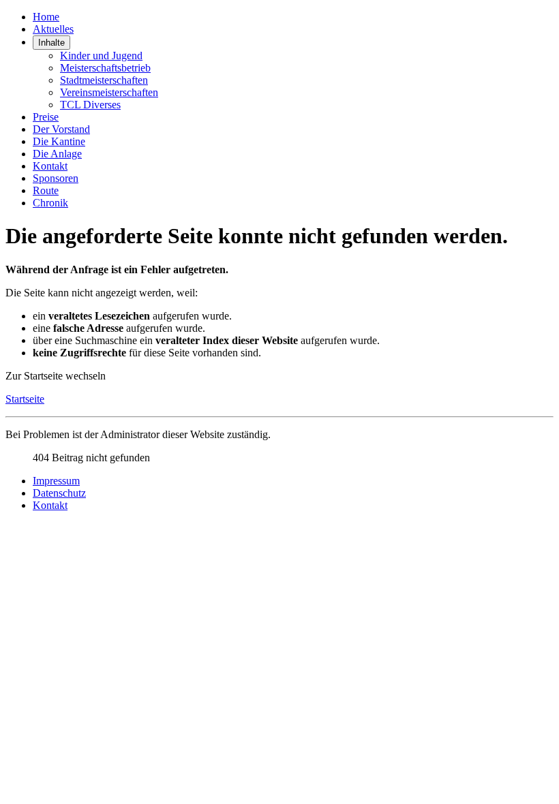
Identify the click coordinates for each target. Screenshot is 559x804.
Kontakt (50, 166)
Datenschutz (59, 493)
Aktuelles (53, 29)
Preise (46, 117)
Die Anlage (57, 153)
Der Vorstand (61, 129)
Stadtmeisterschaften (104, 80)
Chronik (50, 202)
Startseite (24, 399)
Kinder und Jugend (101, 55)
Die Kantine (59, 141)
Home (46, 16)
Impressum (56, 480)
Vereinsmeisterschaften (109, 92)
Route (46, 190)
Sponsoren (55, 178)
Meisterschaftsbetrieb (105, 68)
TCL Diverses (90, 104)
